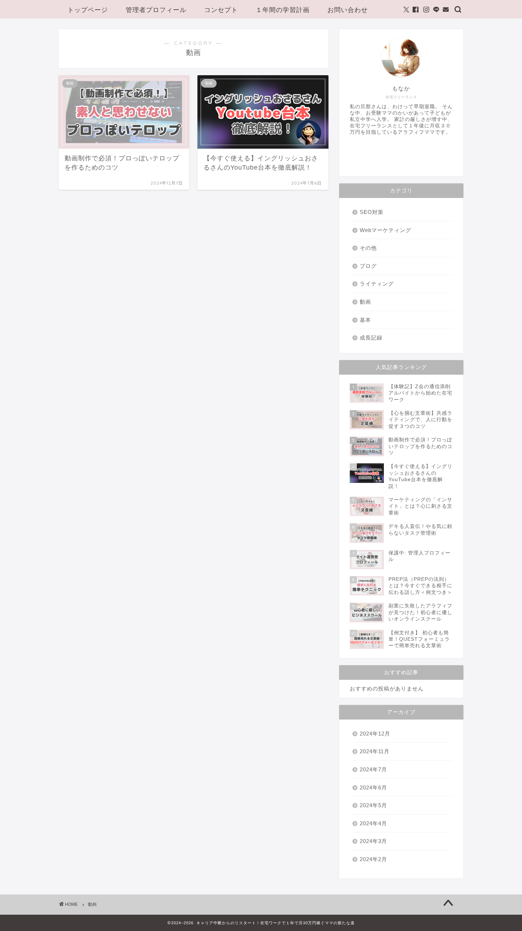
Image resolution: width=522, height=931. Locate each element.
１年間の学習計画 (283, 10)
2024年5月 (373, 805)
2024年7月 (373, 769)
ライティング (377, 284)
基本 (365, 320)
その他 (368, 248)
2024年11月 (375, 751)
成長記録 (371, 338)
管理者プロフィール (156, 10)
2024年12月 (375, 734)
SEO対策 (372, 212)
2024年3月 (373, 841)
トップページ (87, 10)
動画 (365, 302)
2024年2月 (373, 859)
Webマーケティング (385, 230)
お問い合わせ (347, 10)
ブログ (368, 266)
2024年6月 (373, 787)
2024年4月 (373, 823)
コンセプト (221, 10)
